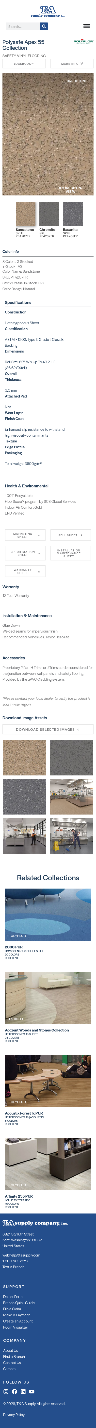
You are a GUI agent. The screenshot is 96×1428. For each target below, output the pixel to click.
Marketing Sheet (22, 535)
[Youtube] (31, 1391)
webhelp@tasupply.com (21, 1254)
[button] (72, 63)
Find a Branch (14, 1356)
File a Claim (12, 1308)
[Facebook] (14, 1391)
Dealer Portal (13, 1296)
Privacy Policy (14, 1414)
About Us (10, 1350)
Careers (9, 1368)
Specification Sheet (23, 553)
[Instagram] (6, 1391)
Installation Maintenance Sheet (69, 553)
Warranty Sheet (23, 571)
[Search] (44, 26)
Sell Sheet (68, 535)
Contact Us (12, 1362)
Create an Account (18, 1320)
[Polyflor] (84, 42)
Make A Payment (16, 1314)
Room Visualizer (15, 1327)
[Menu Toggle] (86, 26)
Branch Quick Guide (19, 1302)
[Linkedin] (23, 1391)
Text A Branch (13, 1266)
